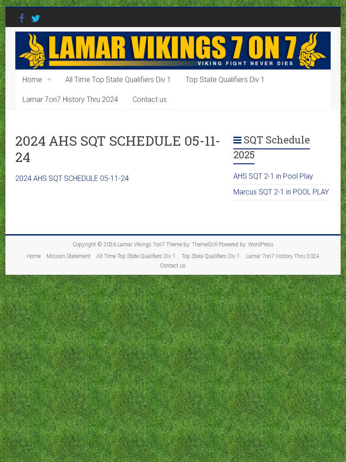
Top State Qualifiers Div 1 (225, 79)
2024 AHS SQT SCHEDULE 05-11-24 (72, 178)
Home (32, 79)
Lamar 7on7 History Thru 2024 (70, 99)
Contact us (149, 99)
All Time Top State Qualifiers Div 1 (118, 79)
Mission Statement (68, 256)
